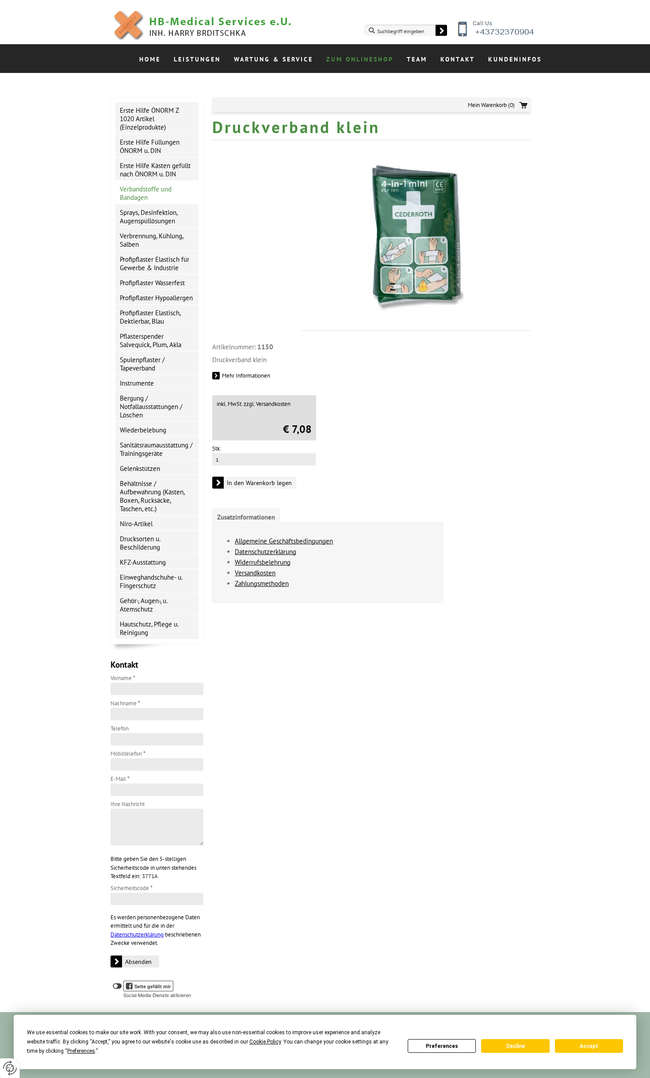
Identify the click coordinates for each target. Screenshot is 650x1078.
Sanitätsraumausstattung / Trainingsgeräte (156, 449)
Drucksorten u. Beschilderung (140, 543)
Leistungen (197, 59)
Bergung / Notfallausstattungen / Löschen (151, 406)
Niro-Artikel (136, 524)
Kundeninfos (515, 59)
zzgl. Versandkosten (267, 404)
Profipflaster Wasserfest (152, 283)
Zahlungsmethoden (262, 583)
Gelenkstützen (140, 468)
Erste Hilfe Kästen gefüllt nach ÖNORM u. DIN (155, 169)
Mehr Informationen (246, 375)
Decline (515, 1046)
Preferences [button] (81, 1051)
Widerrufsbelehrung (263, 562)
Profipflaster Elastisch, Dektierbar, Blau (150, 317)
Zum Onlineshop (360, 59)
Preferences (442, 1046)
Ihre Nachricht (128, 804)
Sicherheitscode (132, 888)
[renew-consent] (10, 1068)
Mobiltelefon (128, 753)
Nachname (125, 703)
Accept (589, 1046)
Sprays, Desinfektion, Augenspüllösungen (149, 216)
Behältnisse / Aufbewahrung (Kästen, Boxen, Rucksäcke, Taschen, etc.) (152, 496)
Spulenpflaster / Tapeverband (142, 364)
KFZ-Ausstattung (143, 562)
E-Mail (120, 779)
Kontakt (457, 59)
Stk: (216, 448)
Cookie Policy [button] (265, 1042)
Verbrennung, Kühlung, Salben (152, 240)
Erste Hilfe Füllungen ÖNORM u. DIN (150, 146)
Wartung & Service (273, 59)
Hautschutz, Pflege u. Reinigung (149, 628)
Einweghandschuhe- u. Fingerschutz (151, 581)
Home (150, 59)
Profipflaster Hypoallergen (156, 298)
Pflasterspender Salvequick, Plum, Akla (150, 340)
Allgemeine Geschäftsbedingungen (284, 541)
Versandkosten (255, 573)
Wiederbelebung (143, 430)
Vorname (123, 678)
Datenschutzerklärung (137, 934)
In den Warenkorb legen (259, 483)
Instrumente (137, 383)
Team (417, 59)
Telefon (120, 728)
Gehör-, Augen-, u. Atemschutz (144, 604)
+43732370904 (496, 35)
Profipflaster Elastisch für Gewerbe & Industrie (154, 263)
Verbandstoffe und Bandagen (146, 193)
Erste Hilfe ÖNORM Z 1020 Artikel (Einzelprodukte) (149, 118)
